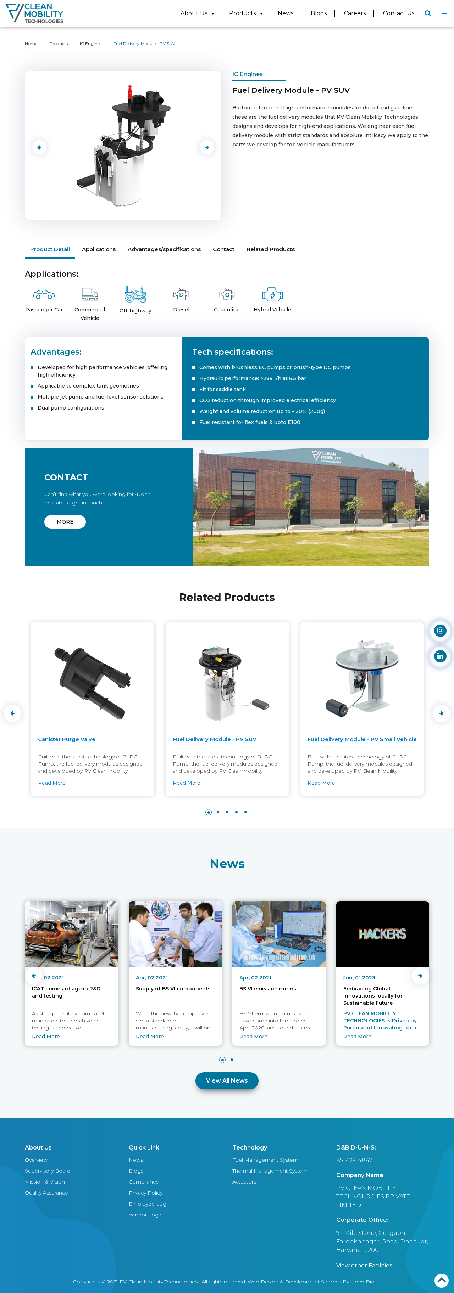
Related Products (271, 249)
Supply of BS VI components (173, 989)
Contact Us (398, 13)
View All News (227, 1080)
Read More (51, 783)
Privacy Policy (145, 1193)
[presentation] (39, 147)
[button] (208, 812)
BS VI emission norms (267, 989)
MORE (65, 522)
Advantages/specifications (164, 249)
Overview (36, 1160)
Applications (99, 249)
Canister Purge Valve (66, 739)
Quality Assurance (46, 1193)
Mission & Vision (45, 1182)
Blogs (319, 13)
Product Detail (50, 249)
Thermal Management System (270, 1171)
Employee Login (150, 1204)
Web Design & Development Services (294, 1281)
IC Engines (90, 43)
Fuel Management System (265, 1160)
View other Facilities (364, 1265)
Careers (355, 13)
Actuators (244, 1182)
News (285, 13)
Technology (249, 1147)
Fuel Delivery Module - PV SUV (214, 739)
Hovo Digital (365, 1281)
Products (242, 13)
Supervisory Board (47, 1171)
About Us (194, 13)
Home (31, 43)
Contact (223, 249)
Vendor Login (146, 1215)
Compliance (144, 1182)
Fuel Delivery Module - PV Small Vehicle (361, 739)
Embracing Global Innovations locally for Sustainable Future (373, 996)
